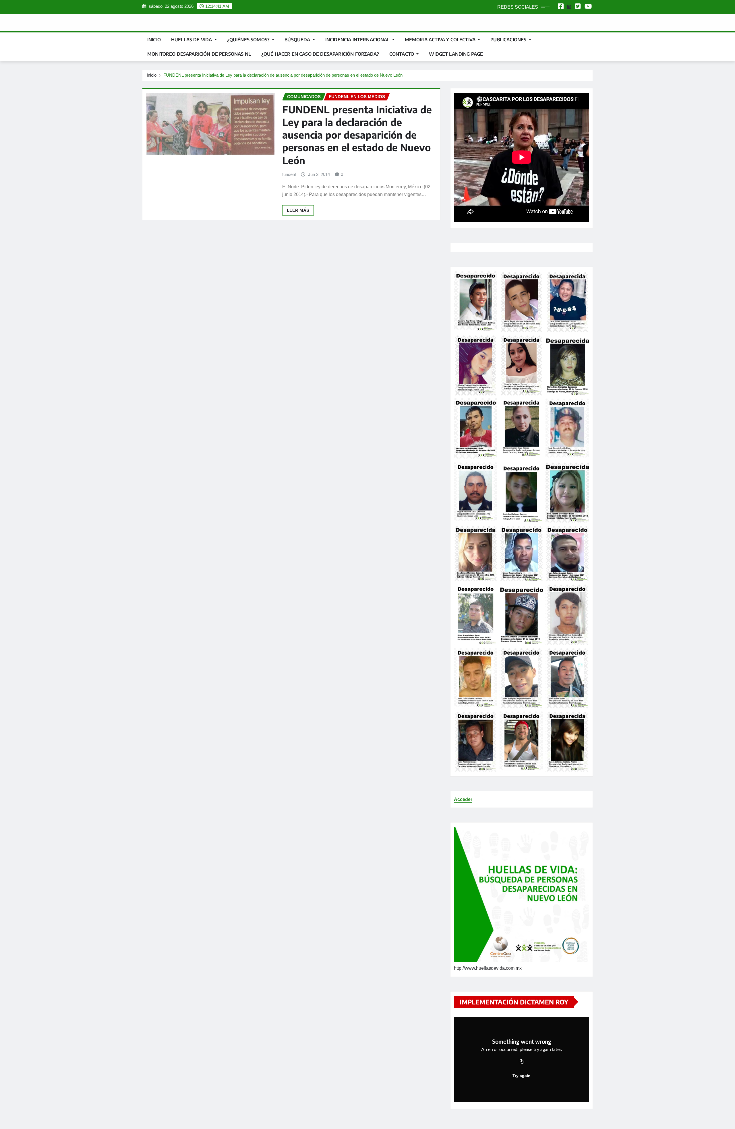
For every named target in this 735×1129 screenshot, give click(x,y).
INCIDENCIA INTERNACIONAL (358, 39)
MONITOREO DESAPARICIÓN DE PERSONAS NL (199, 54)
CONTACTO (402, 54)
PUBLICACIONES (508, 39)
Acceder (463, 799)
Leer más (298, 210)
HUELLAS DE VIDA (192, 39)
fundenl (289, 174)
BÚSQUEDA (298, 39)
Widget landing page (456, 54)
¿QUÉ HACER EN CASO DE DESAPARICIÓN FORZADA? (320, 54)
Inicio (154, 39)
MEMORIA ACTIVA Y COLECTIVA (441, 39)
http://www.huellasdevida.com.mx (488, 968)
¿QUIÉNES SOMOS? (249, 39)
